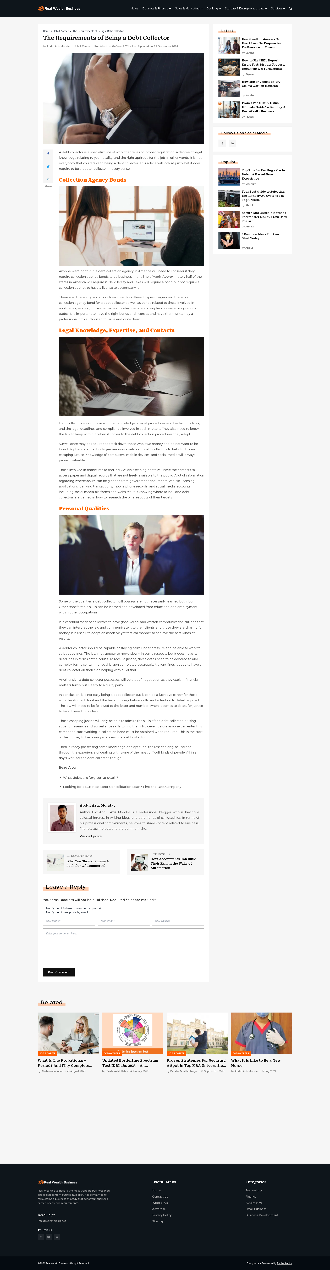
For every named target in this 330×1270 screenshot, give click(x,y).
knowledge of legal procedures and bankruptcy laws (158, 423)
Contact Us (160, 1196)
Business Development (262, 1215)
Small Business (256, 1209)
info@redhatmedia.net (52, 1220)
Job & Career (61, 31)
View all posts (91, 836)
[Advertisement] (141, 1134)
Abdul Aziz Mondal (58, 46)
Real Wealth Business (57, 1263)
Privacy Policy (162, 1215)
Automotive (254, 1202)
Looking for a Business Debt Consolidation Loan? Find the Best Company (122, 787)
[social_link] (222, 143)
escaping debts (144, 470)
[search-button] (290, 8)
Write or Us (160, 1202)
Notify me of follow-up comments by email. (74, 908)
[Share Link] (48, 153)
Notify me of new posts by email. (67, 912)
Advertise (159, 1209)
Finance (251, 1196)
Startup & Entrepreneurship (244, 8)
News (134, 8)
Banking (212, 8)
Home (46, 31)
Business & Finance (155, 8)
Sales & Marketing (187, 8)
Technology (254, 1190)
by (248, 52)
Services (276, 8)
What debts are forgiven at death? (90, 778)
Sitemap (158, 1221)
